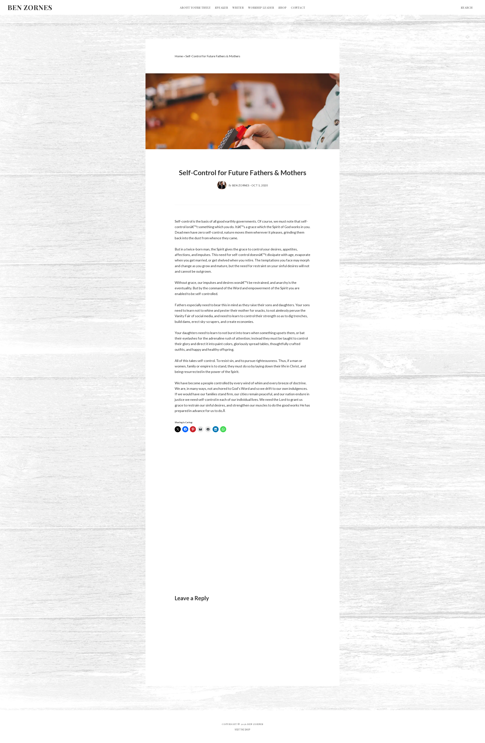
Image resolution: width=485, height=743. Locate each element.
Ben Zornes (30, 7)
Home (179, 56)
